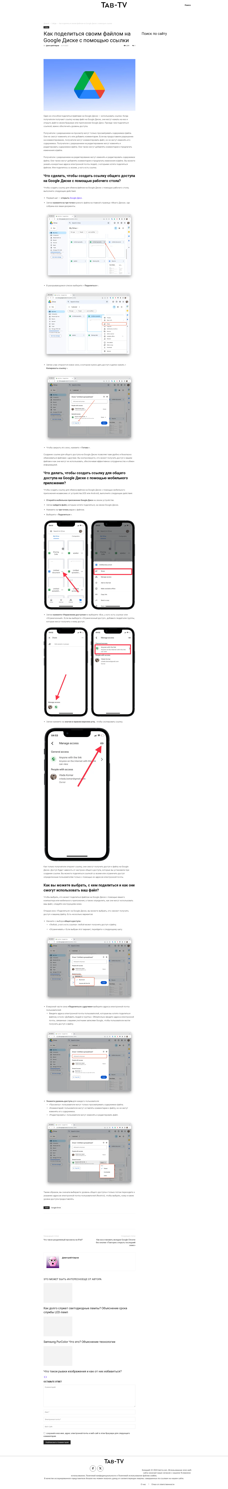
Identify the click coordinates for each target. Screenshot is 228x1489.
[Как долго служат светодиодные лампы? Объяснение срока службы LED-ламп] (89, 1293)
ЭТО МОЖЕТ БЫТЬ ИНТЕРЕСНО (63, 1279)
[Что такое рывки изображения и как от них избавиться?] (89, 1356)
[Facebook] (46, 51)
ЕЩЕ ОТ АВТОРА (91, 1279)
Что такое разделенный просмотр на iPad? (63, 1240)
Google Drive (56, 1208)
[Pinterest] (58, 51)
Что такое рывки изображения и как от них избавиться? (83, 1371)
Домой (46, 23)
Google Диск (76, 198)
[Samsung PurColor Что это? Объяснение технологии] (89, 1326)
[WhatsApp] (64, 51)
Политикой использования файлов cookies (137, 1476)
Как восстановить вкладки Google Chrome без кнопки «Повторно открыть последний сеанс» (115, 1242)
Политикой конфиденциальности (101, 1476)
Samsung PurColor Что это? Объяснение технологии (79, 1341)
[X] (52, 51)
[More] (70, 51)
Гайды (54, 23)
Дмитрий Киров (52, 45)
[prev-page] (44, 1377)
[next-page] (46, 1377)
